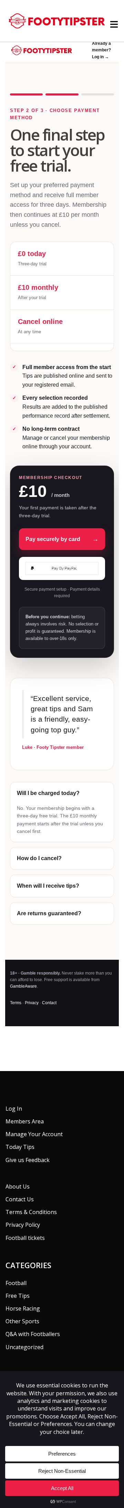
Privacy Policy (23, 1225)
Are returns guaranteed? (49, 913)
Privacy (32, 1002)
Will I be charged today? (48, 793)
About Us (18, 1186)
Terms (15, 1002)
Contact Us (20, 1199)
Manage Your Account (34, 1134)
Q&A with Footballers (33, 1334)
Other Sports (22, 1321)
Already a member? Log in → (101, 50)
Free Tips (18, 1296)
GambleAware (23, 986)
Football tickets (25, 1238)
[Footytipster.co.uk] (62, 20)
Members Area (25, 1121)
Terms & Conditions (31, 1212)
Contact (49, 1002)
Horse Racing (23, 1308)
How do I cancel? (39, 858)
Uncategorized (24, 1347)
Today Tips (20, 1147)
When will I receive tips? (48, 886)
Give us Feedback (28, 1160)
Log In (14, 1108)
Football (16, 1283)
